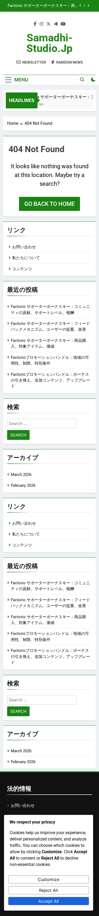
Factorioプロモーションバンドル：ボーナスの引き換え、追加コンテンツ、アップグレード (50, 380)
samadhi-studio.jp (49, 43)
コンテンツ (22, 269)
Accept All (48, 901)
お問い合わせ (24, 247)
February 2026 (23, 485)
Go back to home (49, 204)
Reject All (48, 890)
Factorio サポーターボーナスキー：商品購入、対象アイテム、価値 (43, 6)
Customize (48, 879)
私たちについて (26, 257)
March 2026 (21, 474)
